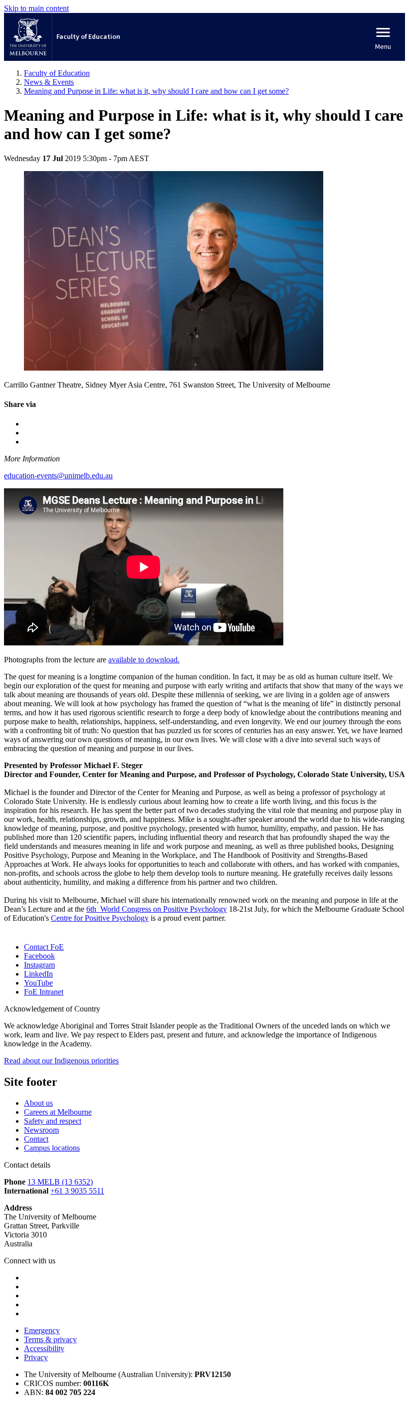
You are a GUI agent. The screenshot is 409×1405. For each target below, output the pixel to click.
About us (38, 1103)
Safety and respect (52, 1121)
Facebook (39, 956)
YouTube (38, 983)
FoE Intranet (43, 992)
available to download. (144, 659)
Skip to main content (36, 8)
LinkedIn (38, 974)
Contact (36, 1139)
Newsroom (41, 1130)
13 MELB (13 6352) (60, 1182)
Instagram (39, 965)
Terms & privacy (50, 1339)
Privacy (36, 1357)
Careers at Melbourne (58, 1112)
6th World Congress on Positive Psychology (156, 909)
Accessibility (44, 1348)
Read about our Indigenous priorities (61, 1060)
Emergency (42, 1330)
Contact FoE (44, 947)
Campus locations (52, 1148)
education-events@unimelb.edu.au (58, 475)
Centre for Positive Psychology (100, 918)
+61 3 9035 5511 (77, 1191)
